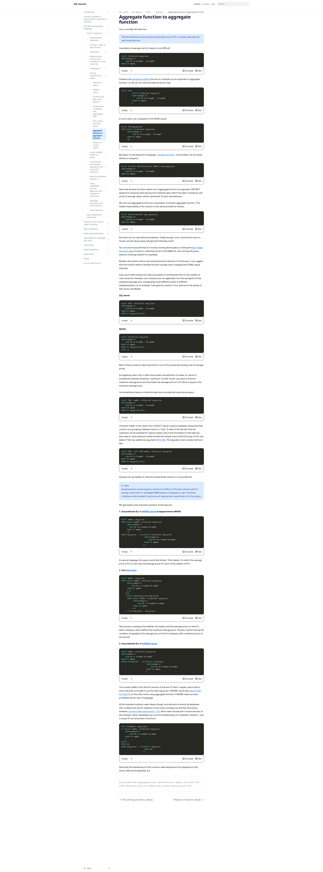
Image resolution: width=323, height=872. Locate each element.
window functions (166, 154)
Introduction (89, 12)
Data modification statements (94, 216)
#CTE (189, 786)
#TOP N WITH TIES (191, 782)
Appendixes (89, 254)
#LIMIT (122, 786)
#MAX (134, 782)
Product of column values (97, 145)
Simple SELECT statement (96, 39)
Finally (86, 258)
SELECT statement (94, 33)
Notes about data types (93, 233)
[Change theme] (109, 868)
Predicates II (95, 68)
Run (200, 70)
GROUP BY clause (97, 83)
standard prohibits (141, 79)
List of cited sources (92, 263)
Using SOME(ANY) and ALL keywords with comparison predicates (96, 189)
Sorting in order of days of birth (97, 46)
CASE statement (96, 210)
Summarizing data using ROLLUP (98, 99)
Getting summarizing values (95, 75)
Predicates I (95, 52)
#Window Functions (166, 782)
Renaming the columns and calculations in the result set (97, 60)
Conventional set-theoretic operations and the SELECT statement (96, 167)
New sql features (91, 229)
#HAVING (152, 786)
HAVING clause (96, 90)
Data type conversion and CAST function (96, 203)
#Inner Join (142, 786)
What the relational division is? (98, 177)
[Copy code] (201, 56)
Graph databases (91, 249)
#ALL (159, 786)
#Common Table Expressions (174, 786)
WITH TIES (161, 440)
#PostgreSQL (131, 786)
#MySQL (179, 782)
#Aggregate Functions (147, 782)
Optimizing (88, 245)
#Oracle (122, 782)
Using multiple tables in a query (96, 154)
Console (189, 70)
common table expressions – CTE (144, 711)
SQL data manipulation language (93, 27)
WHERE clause (149, 511)
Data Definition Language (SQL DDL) (94, 239)
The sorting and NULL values (98, 123)
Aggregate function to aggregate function (98, 134)
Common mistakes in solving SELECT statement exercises (94, 19)
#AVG (129, 782)
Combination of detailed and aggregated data (98, 111)
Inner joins (131, 570)
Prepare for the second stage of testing (93, 223)
